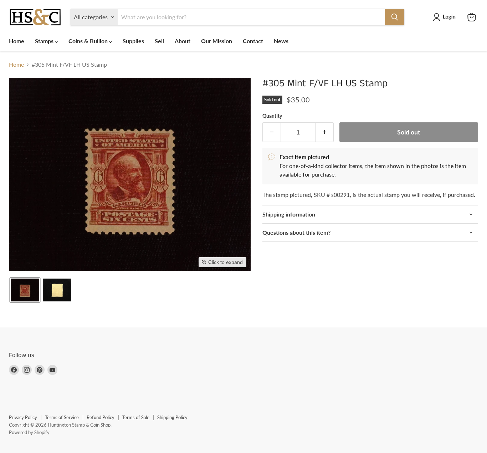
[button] (445, 17)
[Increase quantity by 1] (325, 132)
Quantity (272, 116)
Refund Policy (100, 417)
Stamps (45, 40)
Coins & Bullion (88, 40)
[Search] (394, 17)
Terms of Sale (135, 417)
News (281, 40)
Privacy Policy (23, 417)
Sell (159, 40)
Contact (253, 40)
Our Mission (216, 40)
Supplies (133, 40)
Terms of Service (62, 417)
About (182, 40)
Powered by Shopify (29, 432)
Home (16, 40)
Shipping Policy (172, 417)
